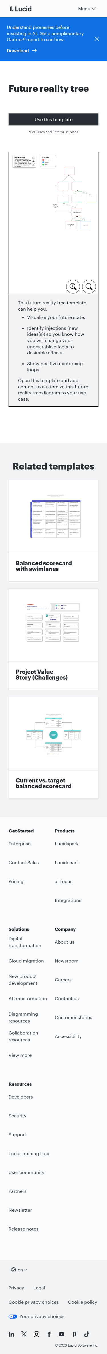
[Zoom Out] (89, 286)
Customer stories (73, 1017)
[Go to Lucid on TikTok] (87, 1334)
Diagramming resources (23, 1017)
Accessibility (68, 1036)
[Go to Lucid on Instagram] (36, 1334)
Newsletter (20, 1210)
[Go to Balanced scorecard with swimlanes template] (53, 530)
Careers (63, 979)
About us (64, 941)
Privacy (16, 1287)
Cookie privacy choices (34, 1302)
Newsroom (66, 960)
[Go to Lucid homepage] (27, 8)
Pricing (16, 881)
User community (27, 1172)
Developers (21, 1096)
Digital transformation (25, 942)
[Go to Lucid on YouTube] (61, 1334)
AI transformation (28, 998)
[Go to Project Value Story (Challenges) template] (53, 639)
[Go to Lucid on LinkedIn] (11, 1334)
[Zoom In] (73, 286)
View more (20, 1055)
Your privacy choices (41, 1316)
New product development (23, 980)
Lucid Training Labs (30, 1153)
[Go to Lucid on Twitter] (24, 1334)
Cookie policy (82, 1302)
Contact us (67, 998)
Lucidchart (66, 862)
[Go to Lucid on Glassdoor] (74, 1334)
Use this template (53, 119)
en (20, 1269)
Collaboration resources (23, 1036)
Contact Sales (24, 862)
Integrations (68, 900)
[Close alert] (96, 38)
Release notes (24, 1228)
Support (17, 1134)
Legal (39, 1287)
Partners (18, 1191)
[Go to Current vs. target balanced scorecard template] (53, 747)
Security (18, 1115)
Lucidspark (66, 843)
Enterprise (20, 843)
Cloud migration (26, 960)
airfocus (63, 881)
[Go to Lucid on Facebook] (49, 1334)
